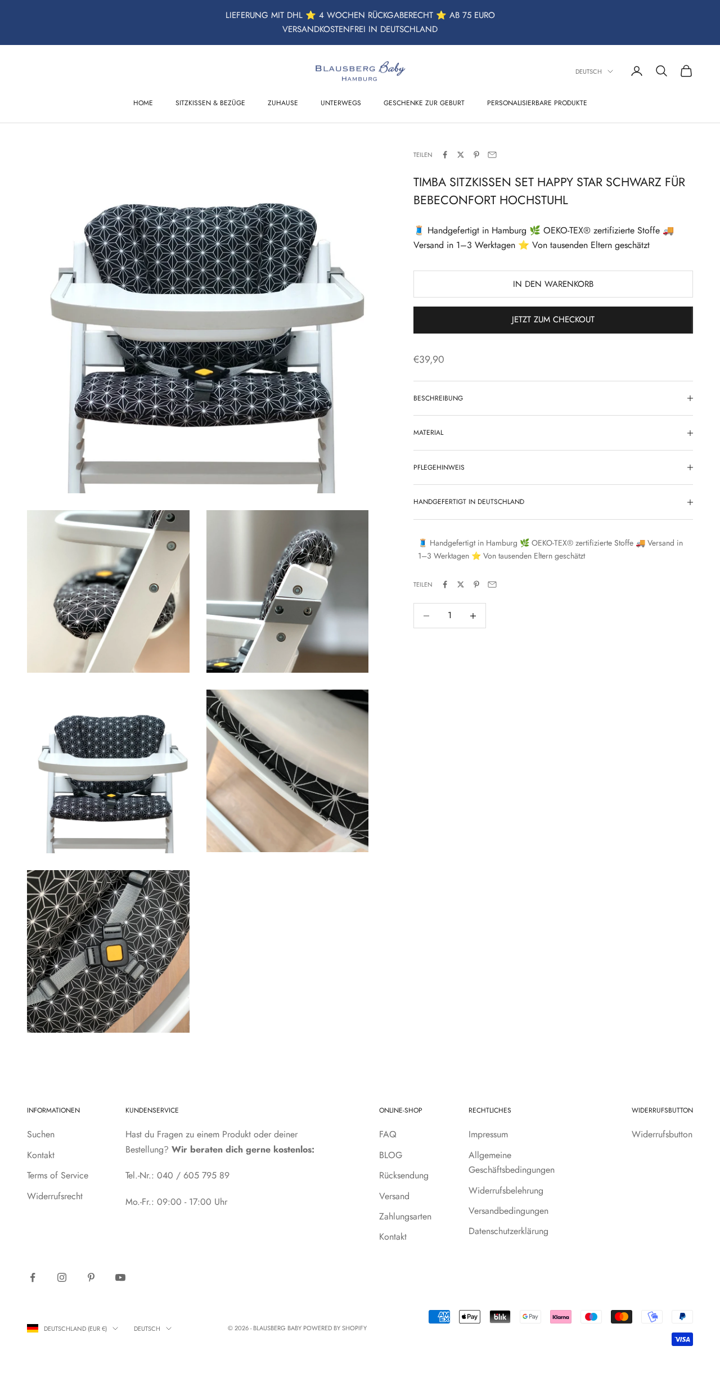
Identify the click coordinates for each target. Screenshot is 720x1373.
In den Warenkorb (553, 284)
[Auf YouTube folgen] (120, 1277)
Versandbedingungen (508, 1210)
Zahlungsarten (405, 1216)
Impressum (488, 1134)
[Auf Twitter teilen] (460, 154)
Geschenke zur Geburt (424, 102)
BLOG (390, 1155)
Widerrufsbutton (662, 1134)
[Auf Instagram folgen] (62, 1277)
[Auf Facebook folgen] (32, 1277)
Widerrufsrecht (55, 1196)
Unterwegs (341, 102)
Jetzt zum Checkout (553, 320)
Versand (394, 1196)
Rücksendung (404, 1175)
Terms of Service (57, 1175)
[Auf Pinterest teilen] (476, 154)
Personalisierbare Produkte (537, 102)
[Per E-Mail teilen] (492, 154)
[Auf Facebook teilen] (444, 154)
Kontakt (41, 1155)
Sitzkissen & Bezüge (210, 102)
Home (143, 102)
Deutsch (588, 71)
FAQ (388, 1134)
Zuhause (283, 102)
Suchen (41, 1134)
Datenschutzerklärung (508, 1231)
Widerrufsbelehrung (506, 1190)
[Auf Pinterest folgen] (91, 1277)
